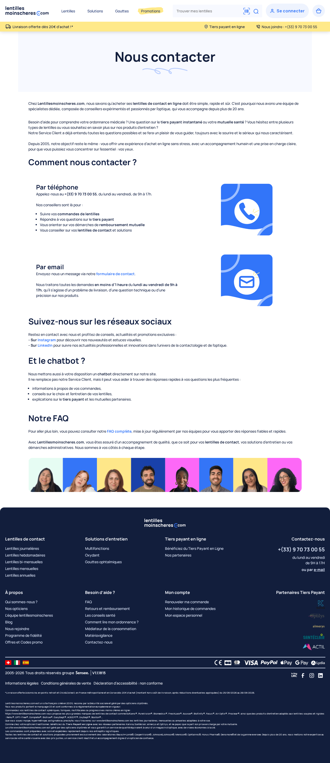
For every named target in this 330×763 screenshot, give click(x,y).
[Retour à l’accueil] (27, 10)
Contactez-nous (98, 642)
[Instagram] (312, 675)
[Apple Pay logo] (285, 662)
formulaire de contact (115, 273)
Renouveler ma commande (187, 601)
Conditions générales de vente (66, 683)
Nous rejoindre (17, 628)
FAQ (88, 601)
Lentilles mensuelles (21, 568)
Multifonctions (97, 548)
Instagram (47, 339)
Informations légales (21, 683)
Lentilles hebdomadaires (25, 555)
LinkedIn (45, 345)
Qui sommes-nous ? (21, 601)
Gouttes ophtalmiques (103, 561)
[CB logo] (226, 662)
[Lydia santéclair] (318, 625)
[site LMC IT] (17, 662)
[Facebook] (303, 675)
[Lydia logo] (316, 662)
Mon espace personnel (183, 615)
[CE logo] (217, 662)
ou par (313, 569)
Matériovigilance (98, 635)
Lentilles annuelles (20, 575)
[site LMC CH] (8, 662)
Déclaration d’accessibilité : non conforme (128, 683)
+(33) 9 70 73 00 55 (301, 549)
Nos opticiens (16, 608)
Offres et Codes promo (24, 642)
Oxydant (92, 555)
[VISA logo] (249, 662)
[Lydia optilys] (321, 604)
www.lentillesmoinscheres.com (112, 720)
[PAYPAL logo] (268, 662)
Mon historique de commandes (190, 608)
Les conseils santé (100, 615)
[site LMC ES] (26, 662)
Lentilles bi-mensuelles (24, 561)
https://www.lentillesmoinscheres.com (25, 713)
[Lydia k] (316, 615)
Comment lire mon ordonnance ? (111, 621)
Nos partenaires (178, 555)
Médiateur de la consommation (110, 628)
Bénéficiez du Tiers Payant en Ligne (194, 548)
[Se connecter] (287, 11)
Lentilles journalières (22, 548)
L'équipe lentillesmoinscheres (29, 615)
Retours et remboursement (107, 608)
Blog (8, 621)
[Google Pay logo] (300, 662)
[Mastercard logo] (236, 662)
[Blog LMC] (294, 675)
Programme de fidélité (23, 635)
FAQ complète (119, 431)
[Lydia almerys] (314, 636)
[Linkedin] (320, 675)
